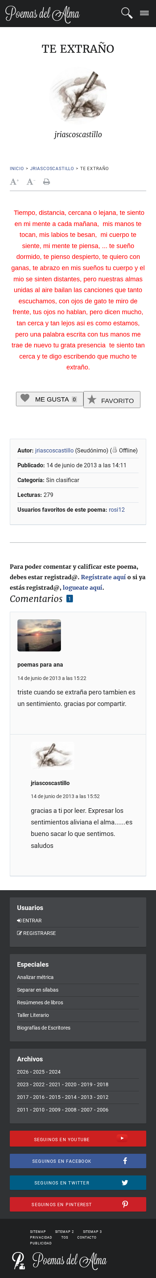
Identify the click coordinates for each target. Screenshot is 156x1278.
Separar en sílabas (37, 989)
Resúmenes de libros (40, 1002)
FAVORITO (116, 400)
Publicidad (41, 1243)
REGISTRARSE (39, 933)
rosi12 (117, 509)
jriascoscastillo (52, 168)
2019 (87, 1084)
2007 (87, 1109)
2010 (39, 1109)
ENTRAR (32, 920)
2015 (55, 1097)
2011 (23, 1109)
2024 (55, 1071)
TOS (64, 1237)
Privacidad (41, 1237)
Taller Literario (33, 1015)
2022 (39, 1084)
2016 (39, 1097)
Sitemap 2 (64, 1232)
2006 (102, 1109)
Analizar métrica (35, 977)
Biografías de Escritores (43, 1027)
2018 (102, 1084)
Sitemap (38, 1232)
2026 (23, 1071)
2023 (23, 1084)
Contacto (87, 1237)
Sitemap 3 (92, 1232)
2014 (71, 1097)
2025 (39, 1071)
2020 (71, 1084)
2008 (71, 1109)
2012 (102, 1097)
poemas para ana (40, 664)
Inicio (17, 168)
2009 (55, 1109)
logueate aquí (82, 587)
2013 (87, 1097)
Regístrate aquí (103, 577)
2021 (55, 1084)
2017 (23, 1097)
